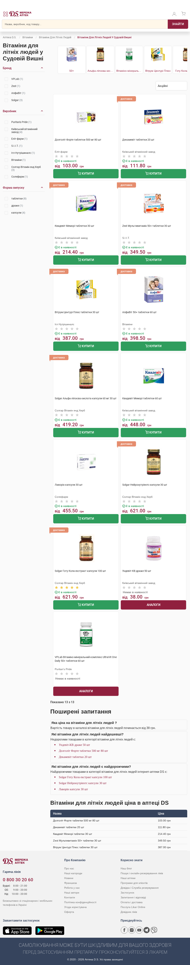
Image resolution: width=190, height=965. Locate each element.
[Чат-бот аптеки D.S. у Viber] (154, 930)
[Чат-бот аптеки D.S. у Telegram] (146, 930)
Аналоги (153, 605)
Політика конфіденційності (80, 902)
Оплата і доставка (131, 902)
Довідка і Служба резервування (140, 887)
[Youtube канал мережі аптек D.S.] (139, 930)
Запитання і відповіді (133, 897)
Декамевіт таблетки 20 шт (75, 756)
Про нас (69, 868)
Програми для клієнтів (134, 882)
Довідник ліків (129, 911)
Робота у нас (72, 887)
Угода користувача (75, 907)
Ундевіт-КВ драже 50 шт (74, 744)
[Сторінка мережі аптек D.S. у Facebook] (124, 930)
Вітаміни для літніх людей (55, 37)
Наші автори (71, 892)
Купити (87, 173)
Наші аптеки (128, 878)
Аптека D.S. (9, 37)
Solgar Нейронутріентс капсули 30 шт (83, 783)
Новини (68, 878)
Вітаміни (27, 37)
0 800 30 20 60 (18, 880)
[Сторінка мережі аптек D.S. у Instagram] (131, 930)
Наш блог (126, 868)
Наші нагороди (73, 873)
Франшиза (70, 882)
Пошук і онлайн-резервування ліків (142, 873)
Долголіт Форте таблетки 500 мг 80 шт (83, 750)
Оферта (69, 911)
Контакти (69, 897)
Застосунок (127, 892)
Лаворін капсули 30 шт (73, 789)
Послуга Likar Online (133, 907)
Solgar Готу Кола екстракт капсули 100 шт (85, 777)
